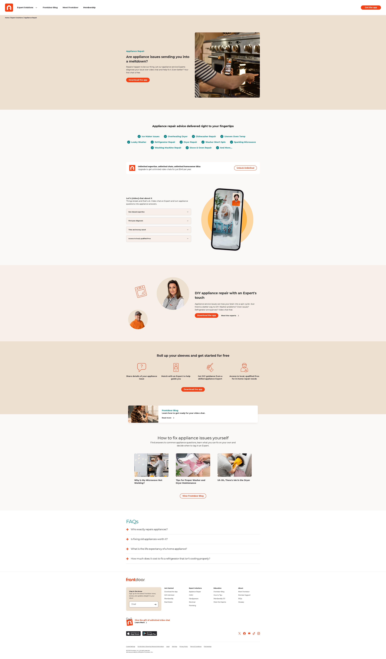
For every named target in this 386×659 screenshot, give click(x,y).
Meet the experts (228, 315)
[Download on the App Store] (133, 633)
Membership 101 (219, 599)
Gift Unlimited (169, 595)
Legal (167, 646)
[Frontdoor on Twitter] (239, 633)
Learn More (140, 622)
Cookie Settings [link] (130, 646)
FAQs (240, 599)
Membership (89, 7)
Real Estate (168, 602)
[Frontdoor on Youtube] (249, 633)
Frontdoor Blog (50, 7)
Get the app (371, 7)
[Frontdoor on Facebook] (244, 633)
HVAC (191, 595)
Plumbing (192, 605)
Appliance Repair (195, 592)
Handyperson (193, 599)
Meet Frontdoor (70, 7)
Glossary (241, 602)
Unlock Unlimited (245, 168)
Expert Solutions (25, 7)
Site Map (174, 646)
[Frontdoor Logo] (9, 8)
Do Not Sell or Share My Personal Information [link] (151, 646)
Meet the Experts (220, 602)
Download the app (138, 80)
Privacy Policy (184, 646)
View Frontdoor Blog (193, 496)
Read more (166, 418)
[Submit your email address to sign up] (155, 604)
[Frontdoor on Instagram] (258, 633)
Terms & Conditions (195, 646)
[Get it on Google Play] (149, 633)
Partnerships (207, 646)
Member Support (244, 595)
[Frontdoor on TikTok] (254, 633)
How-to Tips (218, 595)
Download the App (171, 592)
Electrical (192, 602)
